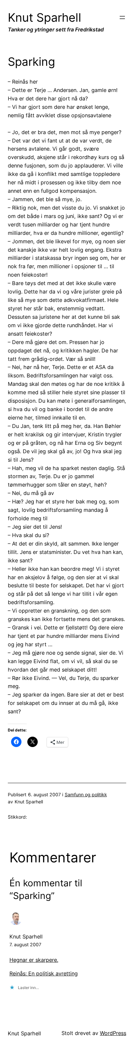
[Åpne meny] (122, 17)
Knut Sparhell (44, 17)
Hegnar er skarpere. (33, 960)
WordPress (113, 1033)
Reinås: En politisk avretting (43, 973)
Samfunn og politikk (86, 794)
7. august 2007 (25, 944)
